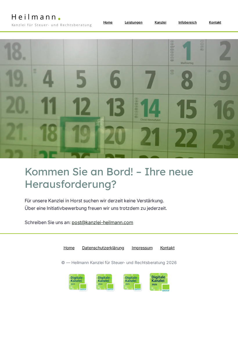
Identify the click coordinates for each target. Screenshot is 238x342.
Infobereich (187, 22)
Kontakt (215, 22)
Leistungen (134, 22)
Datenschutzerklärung (103, 247)
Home (108, 22)
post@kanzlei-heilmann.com (102, 222)
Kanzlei (160, 22)
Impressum (142, 247)
